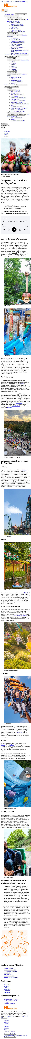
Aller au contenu (5, 1)
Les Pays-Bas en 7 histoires (14, 17)
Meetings (6, 1028)
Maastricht (6, 989)
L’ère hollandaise (15, 99)
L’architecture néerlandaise (18, 41)
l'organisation (10, 1016)
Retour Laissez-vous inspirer (11, 16)
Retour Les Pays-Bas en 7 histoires (16, 19)
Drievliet (3, 745)
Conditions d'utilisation (10, 1034)
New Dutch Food (15, 39)
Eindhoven (13, 66)
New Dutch (14, 27)
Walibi (27, 827)
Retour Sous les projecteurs (14, 35)
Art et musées (14, 38)
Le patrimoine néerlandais (17, 25)
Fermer (3, 127)
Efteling (21, 383)
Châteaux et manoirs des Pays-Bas (20, 103)
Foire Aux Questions (9, 1003)
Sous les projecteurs (13, 33)
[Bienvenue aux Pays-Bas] (10, 6)
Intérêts (10, 88)
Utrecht (12, 61)
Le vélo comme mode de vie (18, 47)
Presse (5, 1029)
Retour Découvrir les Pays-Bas (12, 56)
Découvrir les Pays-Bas (10, 54)
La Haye (13, 64)
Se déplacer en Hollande (10, 1000)
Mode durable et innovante (18, 42)
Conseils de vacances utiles (14, 113)
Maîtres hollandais (15, 22)
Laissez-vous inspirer (9, 14)
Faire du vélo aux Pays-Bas (18, 31)
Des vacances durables (16, 44)
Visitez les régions (12, 72)
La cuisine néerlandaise (17, 102)
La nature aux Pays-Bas (17, 24)
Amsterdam (14, 67)
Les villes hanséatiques (16, 81)
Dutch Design (14, 48)
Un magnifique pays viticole (18, 100)
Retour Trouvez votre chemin (12, 86)
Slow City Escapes (15, 91)
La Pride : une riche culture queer (19, 53)
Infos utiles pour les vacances (11, 999)
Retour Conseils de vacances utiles (16, 114)
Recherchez (4, 123)
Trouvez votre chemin (9, 84)
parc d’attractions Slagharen (20, 615)
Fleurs (12, 105)
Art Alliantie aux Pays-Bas (17, 111)
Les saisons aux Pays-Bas (17, 106)
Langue (3, 129)
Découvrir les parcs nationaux (18, 97)
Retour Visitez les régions (14, 74)
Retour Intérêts (11, 90)
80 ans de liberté (15, 93)
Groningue (13, 69)
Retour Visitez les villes (13, 60)
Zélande (13, 83)
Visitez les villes (12, 58)
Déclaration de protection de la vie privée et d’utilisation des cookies (15, 1036)
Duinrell (9, 407)
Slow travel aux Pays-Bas (17, 94)
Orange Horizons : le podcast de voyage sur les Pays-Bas (19, 109)
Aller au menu (13, 1)
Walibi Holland (16, 406)
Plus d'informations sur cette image (9, 174)
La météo (13, 119)
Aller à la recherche (22, 1)
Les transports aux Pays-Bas (18, 120)
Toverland (19, 732)
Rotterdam (13, 63)
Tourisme (6, 1026)
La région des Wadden (16, 80)
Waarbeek (14, 253)
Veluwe (13, 78)
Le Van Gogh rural (15, 45)
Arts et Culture (14, 96)
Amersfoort (14, 70)
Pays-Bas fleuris (15, 28)
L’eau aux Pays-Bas (16, 30)
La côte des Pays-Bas (16, 77)
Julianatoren (19, 403)
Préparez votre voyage (16, 117)
